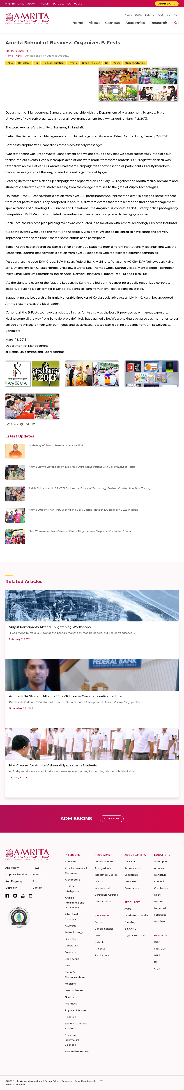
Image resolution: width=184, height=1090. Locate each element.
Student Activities (134, 63)
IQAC (157, 942)
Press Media (132, 881)
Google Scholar (104, 928)
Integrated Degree (106, 874)
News (128, 14)
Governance (132, 888)
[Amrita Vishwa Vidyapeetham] (27, 18)
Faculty (45, 3)
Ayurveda (70, 925)
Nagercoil (160, 908)
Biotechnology (74, 932)
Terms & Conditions (15, 1084)
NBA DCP (160, 948)
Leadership (131, 874)
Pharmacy (71, 1003)
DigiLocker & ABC (135, 935)
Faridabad (160, 914)
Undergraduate (104, 861)
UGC (156, 961)
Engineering (72, 958)
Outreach (11, 887)
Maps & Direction (16, 874)
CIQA (157, 968)
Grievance (67, 1081)
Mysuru (158, 901)
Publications (102, 955)
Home (9, 55)
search (175, 23)
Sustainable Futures (77, 1051)
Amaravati (160, 868)
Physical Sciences (75, 1010)
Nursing (69, 996)
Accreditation (133, 868)
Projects (100, 948)
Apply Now (112, 818)
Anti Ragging (13, 881)
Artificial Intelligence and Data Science (74, 902)
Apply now (12, 867)
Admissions (166, 3)
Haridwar (159, 921)
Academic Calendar (136, 915)
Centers (99, 922)
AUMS (128, 908)
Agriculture (71, 861)
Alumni (31, 3)
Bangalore (24, 63)
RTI (101, 1081)
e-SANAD (130, 928)
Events (149, 14)
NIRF (157, 955)
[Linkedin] (31, 896)
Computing (71, 945)
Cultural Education (53, 63)
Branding (130, 922)
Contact (173, 14)
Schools (58, 3)
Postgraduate (103, 868)
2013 (10, 63)
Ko (106, 63)
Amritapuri (160, 861)
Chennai (159, 881)
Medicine (70, 983)
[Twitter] (15, 896)
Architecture (72, 879)
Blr (36, 63)
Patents (99, 942)
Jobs (161, 14)
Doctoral (100, 881)
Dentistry (70, 952)
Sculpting (70, 1016)
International (14, 3)
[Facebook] (7, 896)
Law (67, 965)
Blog (138, 14)
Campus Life (74, 3)
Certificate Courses (106, 894)
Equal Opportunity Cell (86, 1081)
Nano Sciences (74, 990)
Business (70, 938)
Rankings (130, 861)
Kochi (117, 63)
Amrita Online (103, 901)
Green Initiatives (91, 63)
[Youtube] (23, 896)
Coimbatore (161, 888)
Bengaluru (160, 874)
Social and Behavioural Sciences (72, 1040)
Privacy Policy (52, 1081)
